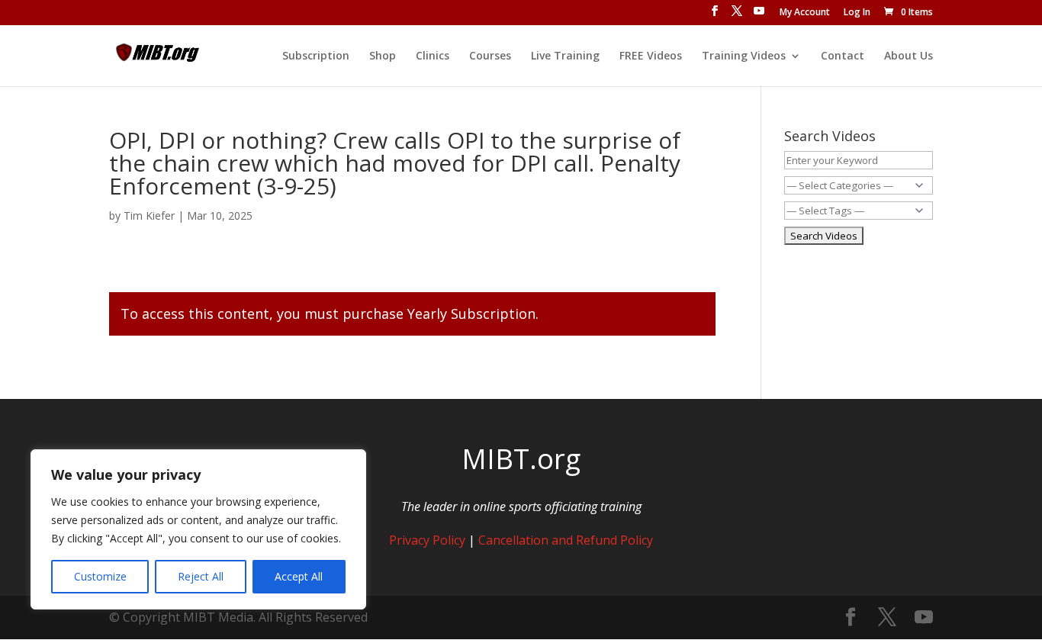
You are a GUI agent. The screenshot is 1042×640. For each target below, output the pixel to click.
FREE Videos (650, 56)
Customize (100, 576)
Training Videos (744, 56)
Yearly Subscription (471, 313)
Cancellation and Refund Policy (565, 540)
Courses (490, 56)
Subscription (315, 56)
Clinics (432, 56)
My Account (805, 13)
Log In (857, 13)
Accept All (299, 576)
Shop (382, 56)
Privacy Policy (427, 540)
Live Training (565, 56)
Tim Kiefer (149, 215)
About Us (908, 56)
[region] (198, 529)
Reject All (201, 576)
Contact (842, 56)
